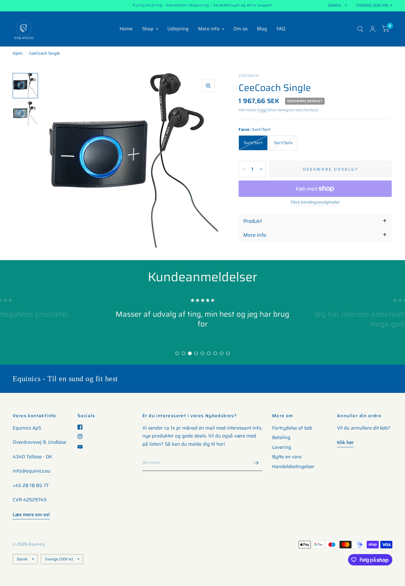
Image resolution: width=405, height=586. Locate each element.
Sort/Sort (253, 142)
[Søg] (360, 28)
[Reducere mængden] (243, 169)
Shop (147, 29)
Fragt (262, 110)
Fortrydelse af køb (292, 428)
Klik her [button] (345, 442)
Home (126, 29)
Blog (262, 29)
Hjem (17, 53)
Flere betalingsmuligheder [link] (315, 202)
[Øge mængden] (261, 169)
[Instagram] (82, 436)
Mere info (209, 29)
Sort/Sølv (283, 142)
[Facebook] (82, 427)
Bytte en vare (287, 457)
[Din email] (256, 463)
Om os (240, 29)
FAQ (281, 29)
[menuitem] (126, 29)
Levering (281, 447)
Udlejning (178, 29)
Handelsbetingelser (293, 466)
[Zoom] (208, 85)
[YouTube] (82, 447)
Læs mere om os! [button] (31, 514)
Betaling (281, 437)
